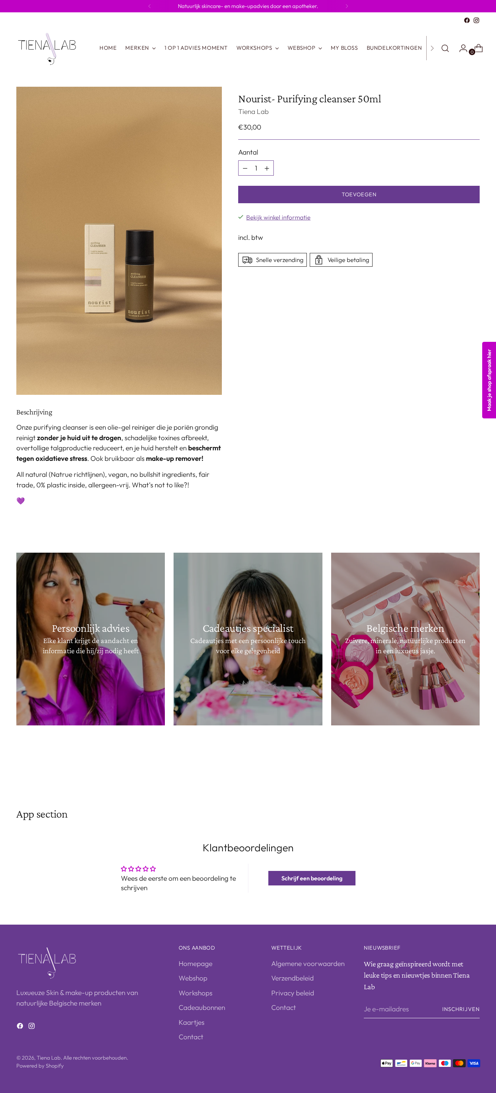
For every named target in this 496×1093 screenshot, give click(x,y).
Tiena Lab (253, 111)
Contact (191, 1036)
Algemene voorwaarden (308, 963)
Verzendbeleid (292, 978)
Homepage (195, 963)
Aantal (248, 152)
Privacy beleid (292, 992)
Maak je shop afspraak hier (489, 380)
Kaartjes (191, 1022)
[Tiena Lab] (52, 48)
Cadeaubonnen (202, 1007)
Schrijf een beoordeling (311, 878)
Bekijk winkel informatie (278, 217)
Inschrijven (461, 1009)
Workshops (195, 992)
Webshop (193, 978)
